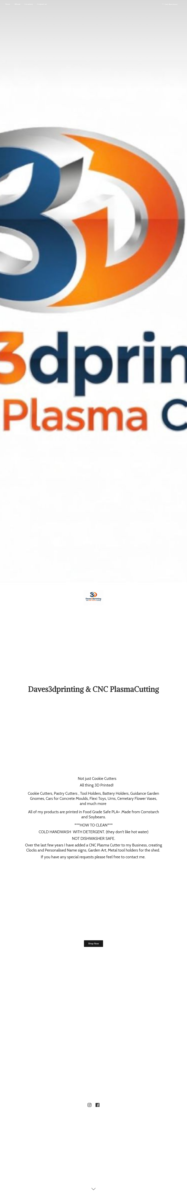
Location (29, 4)
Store (7, 4)
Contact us (42, 4)
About (17, 4)
